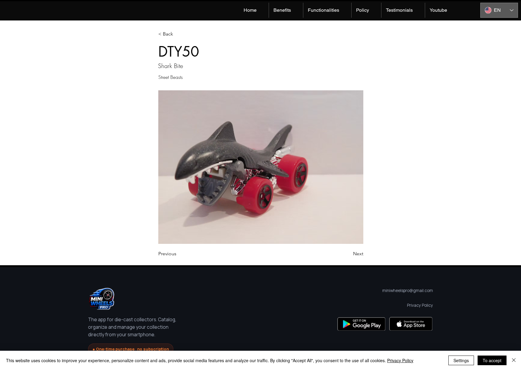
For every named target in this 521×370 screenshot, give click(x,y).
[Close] (513, 360)
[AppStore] (410, 324)
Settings (461, 360)
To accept (492, 360)
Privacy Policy (400, 360)
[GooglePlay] (361, 324)
